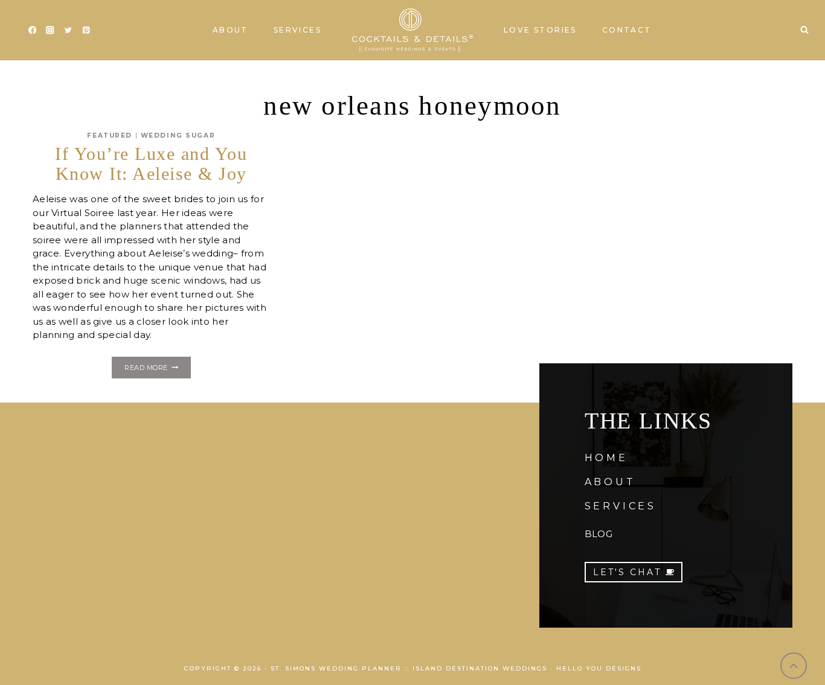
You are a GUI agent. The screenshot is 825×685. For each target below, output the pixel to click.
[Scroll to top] (793, 666)
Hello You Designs (598, 668)
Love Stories (540, 29)
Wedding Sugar (178, 135)
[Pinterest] (86, 30)
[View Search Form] (804, 30)
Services (297, 29)
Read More (157, 369)
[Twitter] (68, 30)
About (230, 29)
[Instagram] (50, 30)
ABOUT (610, 482)
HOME (606, 458)
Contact (627, 29)
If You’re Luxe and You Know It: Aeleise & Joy (151, 163)
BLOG (598, 534)
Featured (109, 135)
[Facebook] (32, 30)
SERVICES (620, 506)
